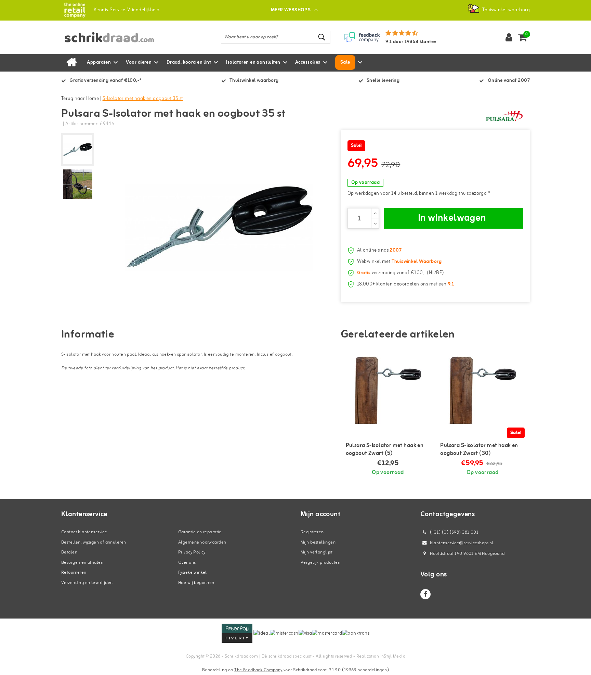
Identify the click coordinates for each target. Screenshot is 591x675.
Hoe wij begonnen (196, 582)
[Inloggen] (508, 37)
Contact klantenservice (84, 532)
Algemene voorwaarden (202, 542)
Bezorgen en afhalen (82, 562)
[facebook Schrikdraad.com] (425, 594)
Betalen (69, 552)
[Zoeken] (322, 37)
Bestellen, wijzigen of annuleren (93, 542)
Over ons (187, 562)
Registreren (312, 532)
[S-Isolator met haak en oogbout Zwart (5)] (388, 390)
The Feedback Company (258, 670)
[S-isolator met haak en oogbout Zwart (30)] (482, 390)
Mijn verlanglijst (316, 552)
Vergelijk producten (320, 562)
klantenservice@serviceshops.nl (462, 543)
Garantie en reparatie (200, 532)
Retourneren (74, 572)
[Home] (71, 62)
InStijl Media (392, 656)
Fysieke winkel (192, 572)
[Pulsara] (504, 116)
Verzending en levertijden (87, 582)
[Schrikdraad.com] (74, 10)
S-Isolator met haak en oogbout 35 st (143, 99)
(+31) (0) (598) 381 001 (453, 532)
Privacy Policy (192, 552)
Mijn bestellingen (318, 542)
